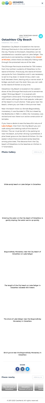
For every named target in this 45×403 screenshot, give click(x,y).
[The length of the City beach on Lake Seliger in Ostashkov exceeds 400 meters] (22, 269)
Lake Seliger (7, 126)
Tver (12, 42)
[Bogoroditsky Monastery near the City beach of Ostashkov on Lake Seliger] (22, 236)
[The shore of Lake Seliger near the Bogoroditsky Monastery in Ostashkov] (22, 303)
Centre (16, 42)
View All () (38, 152)
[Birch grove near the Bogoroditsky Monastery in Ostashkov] (22, 336)
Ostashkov (6, 42)
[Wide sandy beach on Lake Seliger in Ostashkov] (22, 168)
